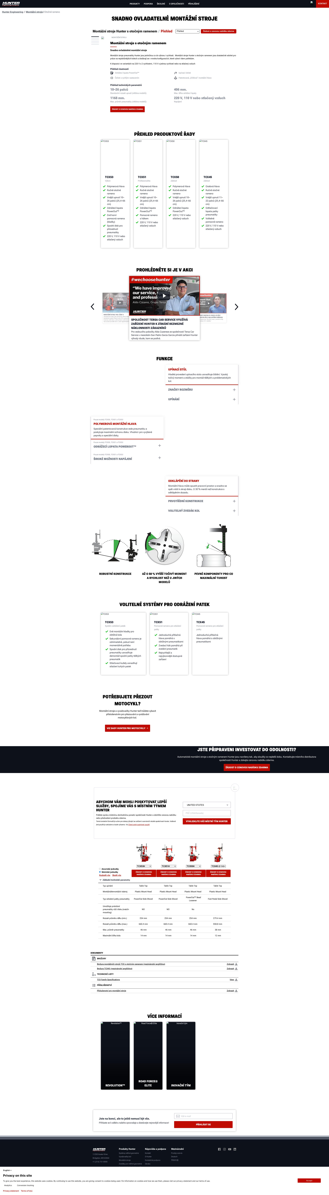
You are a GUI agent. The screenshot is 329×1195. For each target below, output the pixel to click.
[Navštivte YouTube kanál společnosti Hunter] (229, 1150)
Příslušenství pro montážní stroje (111, 990)
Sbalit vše (116, 875)
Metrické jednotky (110, 872)
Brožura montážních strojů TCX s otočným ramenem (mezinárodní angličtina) (131, 964)
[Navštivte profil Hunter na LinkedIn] (234, 1150)
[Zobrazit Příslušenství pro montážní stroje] (236, 990)
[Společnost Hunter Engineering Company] (11, 4)
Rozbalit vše (104, 875)
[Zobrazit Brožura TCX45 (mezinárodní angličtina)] (236, 968)
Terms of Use (26, 1191)
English (6, 1170)
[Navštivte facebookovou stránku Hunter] (219, 1150)
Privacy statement (11, 1191)
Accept (309, 1180)
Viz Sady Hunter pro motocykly (126, 728)
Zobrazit (230, 964)
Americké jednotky (110, 869)
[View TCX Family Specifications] (236, 979)
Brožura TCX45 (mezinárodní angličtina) (114, 968)
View (232, 979)
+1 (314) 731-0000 (100, 1162)
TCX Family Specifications (108, 979)
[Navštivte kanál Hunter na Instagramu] (224, 1150)
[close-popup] (325, 1170)
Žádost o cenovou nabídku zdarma (127, 109)
